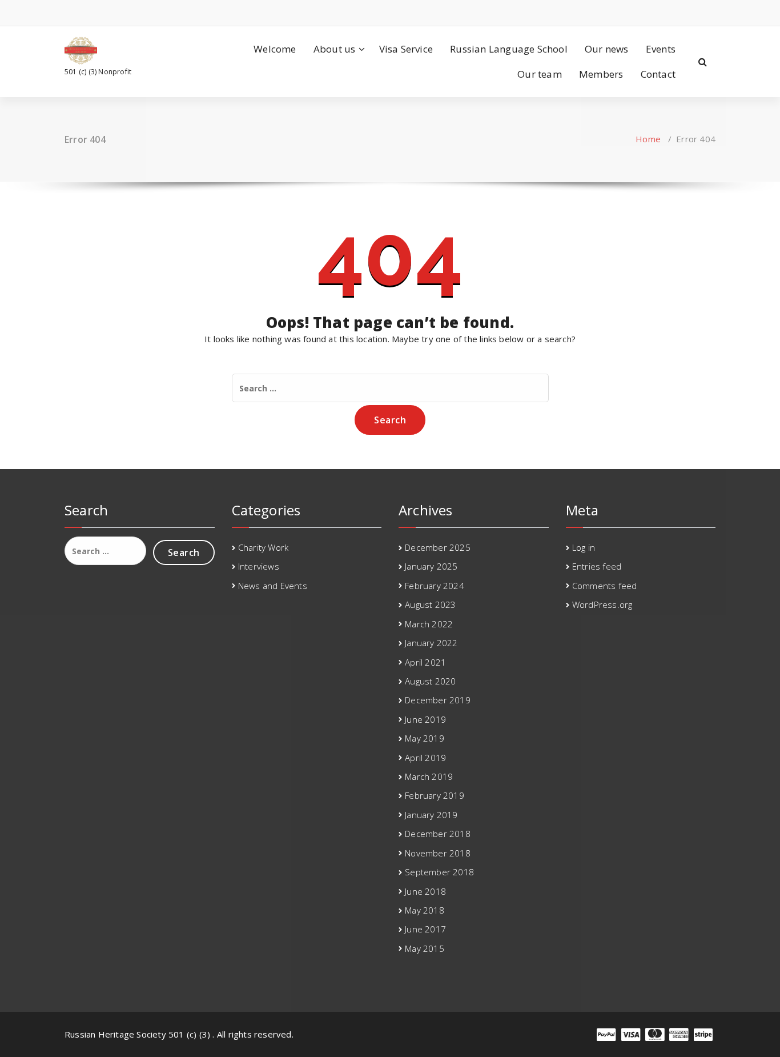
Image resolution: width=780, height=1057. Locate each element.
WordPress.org (602, 604)
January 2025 (431, 566)
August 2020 (430, 681)
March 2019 (429, 776)
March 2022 (429, 624)
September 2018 (439, 872)
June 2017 (425, 929)
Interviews (258, 566)
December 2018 (438, 833)
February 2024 (434, 585)
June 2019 (425, 719)
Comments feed (604, 585)
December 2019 (438, 700)
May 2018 (424, 910)
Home (648, 139)
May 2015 (424, 948)
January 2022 (431, 642)
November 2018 (438, 853)
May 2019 (424, 738)
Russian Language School (509, 48)
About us (334, 48)
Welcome (275, 48)
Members (601, 74)
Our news (607, 48)
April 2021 (425, 662)
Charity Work (263, 547)
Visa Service (406, 48)
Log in (583, 547)
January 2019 (431, 814)
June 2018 (425, 891)
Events (661, 48)
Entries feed (596, 566)
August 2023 (430, 604)
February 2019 (434, 795)
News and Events (272, 585)
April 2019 (425, 757)
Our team (539, 74)
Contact (658, 74)
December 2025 (438, 547)
